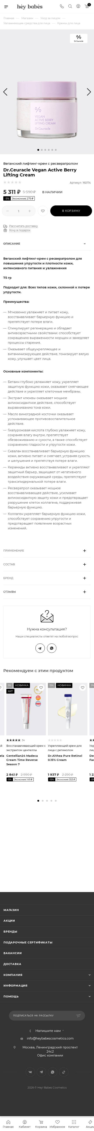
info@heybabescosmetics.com (50, 1038)
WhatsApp (51, 648)
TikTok (63, 1072)
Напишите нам (48, 1031)
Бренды (10, 931)
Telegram (40, 648)
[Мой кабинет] (78, 7)
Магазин (11, 910)
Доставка (12, 964)
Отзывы (9, 591)
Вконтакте (30, 1072)
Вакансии (12, 953)
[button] (38, 150)
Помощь (11, 996)
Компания (12, 975)
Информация (15, 985)
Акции (9, 920)
